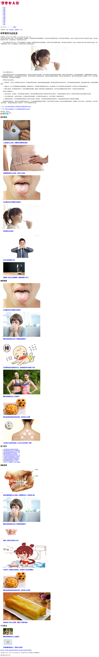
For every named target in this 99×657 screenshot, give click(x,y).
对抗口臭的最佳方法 (9, 260)
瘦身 (4, 18)
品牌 (4, 11)
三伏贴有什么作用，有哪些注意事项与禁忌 (15, 142)
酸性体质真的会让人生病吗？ (11, 396)
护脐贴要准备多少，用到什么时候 (12, 647)
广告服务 (20, 650)
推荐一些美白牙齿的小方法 (11, 540)
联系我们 (29, 650)
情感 (4, 21)
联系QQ (2, 650)
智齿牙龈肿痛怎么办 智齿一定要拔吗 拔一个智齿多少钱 (19, 495)
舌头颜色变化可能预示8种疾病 (12, 202)
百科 (4, 24)
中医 (4, 16)
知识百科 (11, 29)
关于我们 (7, 650)
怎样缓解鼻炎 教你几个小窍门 (11, 460)
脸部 (4, 10)
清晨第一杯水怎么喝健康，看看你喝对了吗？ (16, 277)
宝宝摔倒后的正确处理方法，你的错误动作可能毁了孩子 (19, 367)
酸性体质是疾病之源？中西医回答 (12, 450)
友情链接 (25, 650)
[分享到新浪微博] (1, 113)
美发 (4, 20)
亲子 (4, 23)
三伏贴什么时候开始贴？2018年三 (12, 456)
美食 (4, 14)
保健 (4, 17)
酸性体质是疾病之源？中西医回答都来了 (14, 339)
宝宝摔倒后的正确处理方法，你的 (12, 452)
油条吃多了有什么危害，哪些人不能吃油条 (15, 622)
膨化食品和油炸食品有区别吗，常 (12, 455)
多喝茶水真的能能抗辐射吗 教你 (11, 457)
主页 (7, 29)
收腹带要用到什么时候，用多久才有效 (14, 173)
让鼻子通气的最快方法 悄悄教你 (11, 459)
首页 (4, 7)
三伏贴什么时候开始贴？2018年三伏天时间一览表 (17, 443)
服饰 (4, 13)
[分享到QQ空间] (3, 113)
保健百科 (17, 29)
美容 (4, 8)
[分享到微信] (5, 113)
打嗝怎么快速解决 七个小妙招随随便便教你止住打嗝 (17, 109)
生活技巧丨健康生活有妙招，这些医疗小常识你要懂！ (18, 569)
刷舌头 (7, 111)
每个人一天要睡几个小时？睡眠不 (12, 462)
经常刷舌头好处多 (8, 231)
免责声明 (16, 650)
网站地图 (11, 650)
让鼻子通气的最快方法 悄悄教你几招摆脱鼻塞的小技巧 (18, 106)
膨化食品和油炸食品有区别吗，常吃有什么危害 (16, 417)
